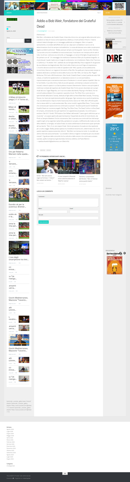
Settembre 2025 (11, 452)
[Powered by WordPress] (13, 478)
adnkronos (42, 150)
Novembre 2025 (11, 448)
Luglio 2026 (10, 431)
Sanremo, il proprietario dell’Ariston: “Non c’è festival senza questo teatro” (88, 179)
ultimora (48, 150)
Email (72, 208)
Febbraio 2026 (11, 442)
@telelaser (109, 188)
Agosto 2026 (10, 429)
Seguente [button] (120, 253)
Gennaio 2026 (10, 444)
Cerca (8, 37)
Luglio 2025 (10, 457)
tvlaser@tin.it (42, 31)
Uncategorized (42, 13)
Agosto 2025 (10, 455)
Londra (8, 27)
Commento (41, 196)
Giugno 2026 (10, 433)
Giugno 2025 (10, 459)
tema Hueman (26, 478)
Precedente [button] (124, 253)
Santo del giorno (110, 39)
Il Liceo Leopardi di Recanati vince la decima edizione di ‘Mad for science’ (66, 179)
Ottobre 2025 (10, 450)
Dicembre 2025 (11, 446)
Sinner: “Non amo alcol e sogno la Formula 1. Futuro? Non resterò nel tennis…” (45, 178)
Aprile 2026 (10, 438)
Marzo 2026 (10, 440)
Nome (40, 208)
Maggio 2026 (10, 435)
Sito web (40, 215)
